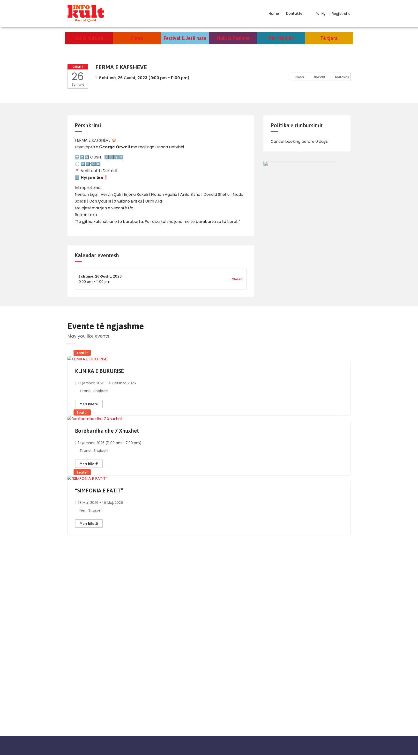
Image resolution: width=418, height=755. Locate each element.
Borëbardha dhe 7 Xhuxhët (107, 431)
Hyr (324, 14)
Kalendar (341, 77)
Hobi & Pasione (233, 38)
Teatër (82, 352)
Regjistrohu (341, 14)
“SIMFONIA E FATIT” (99, 490)
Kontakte (294, 13)
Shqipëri (100, 390)
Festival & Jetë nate (185, 38)
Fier (83, 510)
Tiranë (86, 390)
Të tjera (329, 38)
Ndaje (299, 77)
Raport (320, 77)
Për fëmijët (281, 38)
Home (274, 13)
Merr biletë (89, 404)
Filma (137, 38)
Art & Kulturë (89, 38)
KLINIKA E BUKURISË (99, 371)
